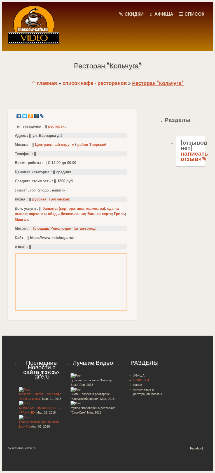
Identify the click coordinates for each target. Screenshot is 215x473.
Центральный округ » (54, 144)
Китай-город (84, 228)
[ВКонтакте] (19, 116)
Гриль (119, 214)
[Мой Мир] (36, 116)
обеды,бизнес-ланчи (66, 214)
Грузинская (59, 199)
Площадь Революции (52, 228)
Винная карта (99, 214)
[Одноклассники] (31, 116)
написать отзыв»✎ (194, 156)
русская (39, 199)
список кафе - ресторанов (94, 83)
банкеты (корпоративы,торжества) (74, 208)
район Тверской (91, 144)
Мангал (21, 219)
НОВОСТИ (141, 380)
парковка (37, 214)
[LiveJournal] (42, 116)
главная (44, 83)
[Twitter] (25, 116)
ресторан (56, 126)
